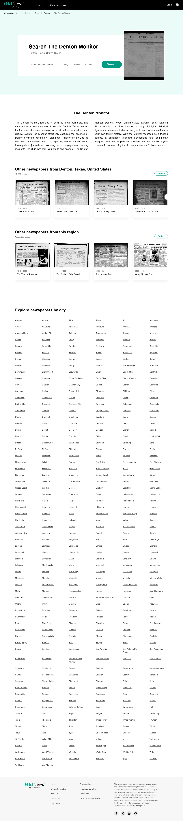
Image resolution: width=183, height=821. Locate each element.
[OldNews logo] (14, 3)
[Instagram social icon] (129, 813)
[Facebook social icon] (116, 813)
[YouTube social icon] (135, 813)
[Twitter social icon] (123, 813)
